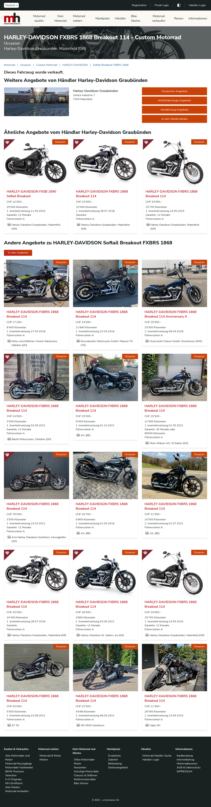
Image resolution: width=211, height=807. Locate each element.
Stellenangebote (118, 767)
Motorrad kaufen (39, 18)
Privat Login (162, 5)
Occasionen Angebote (175, 91)
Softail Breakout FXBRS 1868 (111, 65)
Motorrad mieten (79, 18)
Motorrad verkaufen (158, 18)
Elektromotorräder (85, 779)
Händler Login (197, 5)
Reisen (178, 18)
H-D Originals (13, 779)
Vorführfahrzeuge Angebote (174, 100)
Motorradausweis (187, 763)
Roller (77, 763)
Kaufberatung (185, 755)
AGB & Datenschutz (188, 767)
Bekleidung (115, 763)
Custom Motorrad (46, 65)
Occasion (25, 65)
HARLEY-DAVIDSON (75, 65)
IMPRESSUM (184, 771)
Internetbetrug (185, 759)
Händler (120, 18)
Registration (139, 5)
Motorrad (9, 65)
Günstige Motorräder (86, 771)
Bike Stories (135, 18)
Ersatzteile (114, 755)
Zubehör (113, 759)
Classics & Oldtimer (85, 775)
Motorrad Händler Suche (157, 755)
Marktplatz (102, 18)
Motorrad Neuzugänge (18, 763)
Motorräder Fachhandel (19, 767)
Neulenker (80, 767)
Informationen (198, 18)
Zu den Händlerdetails (174, 119)
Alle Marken (12, 787)
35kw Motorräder (84, 759)
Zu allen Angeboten (18, 252)
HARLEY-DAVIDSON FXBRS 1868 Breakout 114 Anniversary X (170, 314)
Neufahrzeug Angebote (174, 110)
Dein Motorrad (60, 18)
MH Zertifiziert (14, 783)
